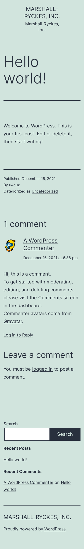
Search (11, 423)
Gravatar (13, 321)
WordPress (55, 528)
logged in (42, 369)
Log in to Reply (18, 335)
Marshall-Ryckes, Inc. (37, 517)
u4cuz (14, 185)
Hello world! (15, 459)
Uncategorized (45, 191)
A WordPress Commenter (28, 482)
